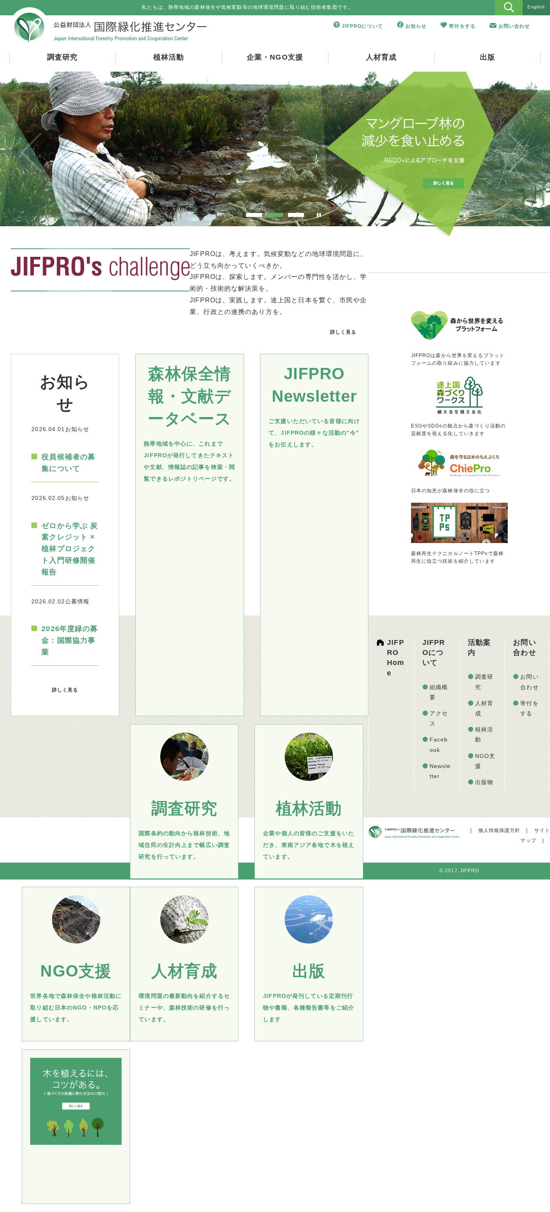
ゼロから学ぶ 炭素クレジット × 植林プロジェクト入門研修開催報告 (69, 549)
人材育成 (381, 57)
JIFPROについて (362, 26)
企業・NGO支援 (275, 57)
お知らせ (415, 26)
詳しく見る (343, 332)
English (536, 6)
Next (519, 152)
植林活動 (168, 57)
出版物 (484, 782)
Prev (31, 152)
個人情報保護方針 (499, 830)
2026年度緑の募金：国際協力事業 (69, 640)
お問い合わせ (514, 26)
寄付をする (462, 26)
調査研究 (62, 57)
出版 (487, 57)
